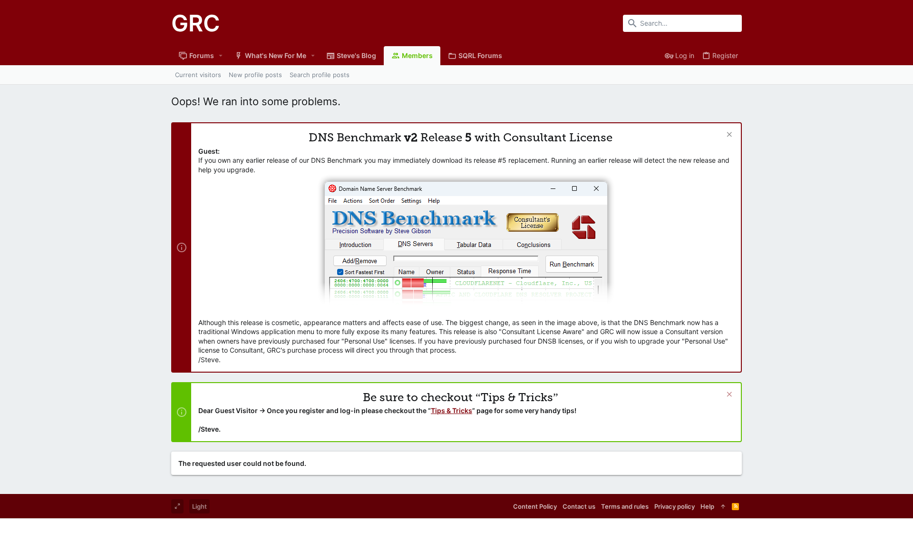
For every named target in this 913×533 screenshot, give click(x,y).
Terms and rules (625, 506)
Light (199, 506)
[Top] (723, 506)
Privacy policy (674, 506)
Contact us (579, 506)
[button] (221, 56)
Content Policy (535, 506)
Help (707, 506)
